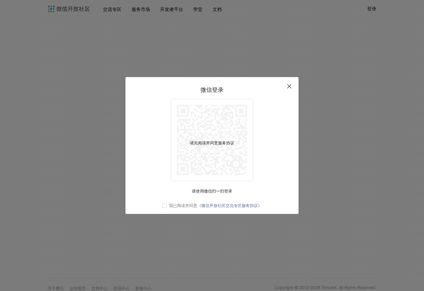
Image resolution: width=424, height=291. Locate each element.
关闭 (289, 86)
